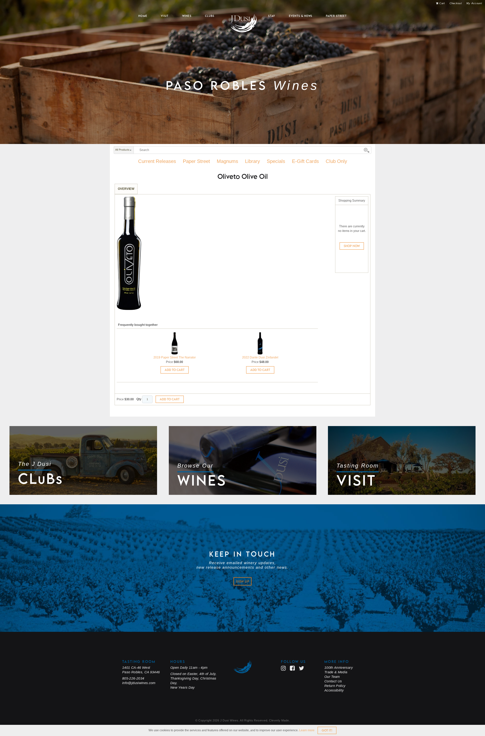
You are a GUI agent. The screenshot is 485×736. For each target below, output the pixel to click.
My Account (474, 3)
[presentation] (126, 189)
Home (142, 15)
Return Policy (335, 686)
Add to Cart (175, 370)
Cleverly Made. (279, 720)
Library (252, 161)
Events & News (300, 15)
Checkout (456, 3)
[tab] (126, 189)
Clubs (209, 15)
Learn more (306, 730)
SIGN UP (242, 581)
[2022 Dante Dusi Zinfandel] (260, 343)
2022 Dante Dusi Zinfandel (260, 357)
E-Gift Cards (305, 161)
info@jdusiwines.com (139, 683)
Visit (165, 15)
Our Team (332, 677)
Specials (276, 161)
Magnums (227, 161)
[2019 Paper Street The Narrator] (174, 343)
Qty (138, 399)
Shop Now (352, 246)
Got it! (327, 730)
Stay (271, 15)
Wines (187, 15)
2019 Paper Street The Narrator (174, 357)
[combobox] (124, 150)
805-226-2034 (133, 678)
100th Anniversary (338, 668)
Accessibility (334, 690)
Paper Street (336, 15)
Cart (442, 3)
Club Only (336, 161)
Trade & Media (335, 672)
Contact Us (333, 681)
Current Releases (157, 161)
